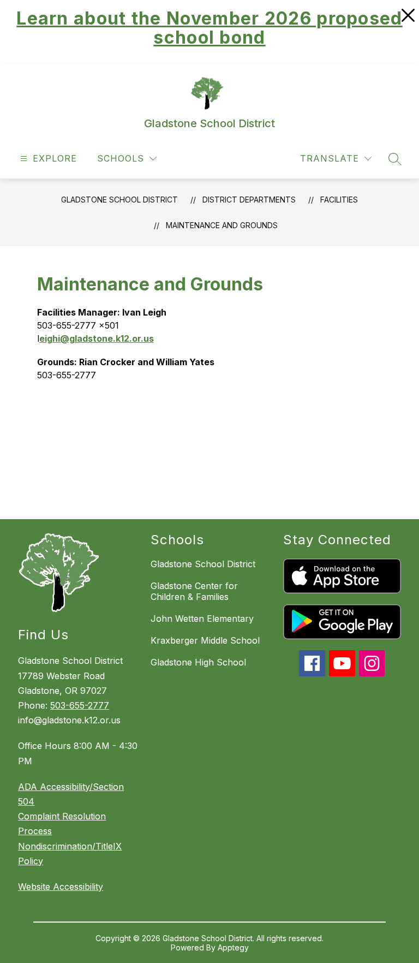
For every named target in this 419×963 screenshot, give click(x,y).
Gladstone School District (119, 199)
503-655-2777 (79, 705)
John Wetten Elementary (202, 618)
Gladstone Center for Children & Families (194, 591)
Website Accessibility (60, 886)
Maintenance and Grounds (222, 225)
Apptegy (233, 947)
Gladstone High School (198, 662)
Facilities (339, 199)
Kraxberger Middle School (205, 640)
